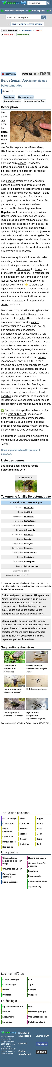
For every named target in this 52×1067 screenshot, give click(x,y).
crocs (34, 212)
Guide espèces (38, 10)
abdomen (42, 243)
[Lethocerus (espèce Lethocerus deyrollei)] (26, 486)
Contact (22, 1043)
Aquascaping (34, 886)
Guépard (32, 994)
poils (8, 235)
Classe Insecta (9, 621)
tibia (13, 231)
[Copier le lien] (38, 73)
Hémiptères (7, 151)
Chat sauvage (9, 984)
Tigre (30, 984)
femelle (15, 349)
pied (37, 231)
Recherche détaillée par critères (27, 24)
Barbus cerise (9, 841)
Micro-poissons (9, 882)
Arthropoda (29, 530)
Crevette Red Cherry (12, 868)
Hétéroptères (35, 147)
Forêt (30, 1006)
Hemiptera (29, 557)
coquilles (6, 396)
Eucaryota (28, 507)
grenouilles (7, 272)
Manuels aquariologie (24, 1034)
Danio (39, 839)
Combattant (8, 823)
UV (40, 429)
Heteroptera (29, 561)
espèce (22, 163)
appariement (10, 333)
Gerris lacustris (36, 668)
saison (4, 304)
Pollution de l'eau (36, 1022)
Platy (39, 828)
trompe (29, 276)
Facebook (42, 1044)
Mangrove (7, 1022)
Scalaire (23, 833)
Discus (22, 839)
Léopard (32, 989)
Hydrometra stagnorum (36, 718)
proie (4, 276)
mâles (22, 318)
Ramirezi (23, 828)
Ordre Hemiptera (10, 595)
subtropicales (23, 174)
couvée (42, 357)
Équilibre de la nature (12, 1006)
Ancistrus (24, 844)
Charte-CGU (42, 1035)
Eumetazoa (29, 516)
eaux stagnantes (10, 261)
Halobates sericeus (36, 689)
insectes (10, 181)
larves (42, 368)
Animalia (28, 512)
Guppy (40, 818)
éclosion (29, 368)
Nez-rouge (7, 847)
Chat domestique (10, 979)
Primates (6, 994)
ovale (18, 196)
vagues (35, 322)
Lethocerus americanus (10, 668)
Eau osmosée (34, 876)
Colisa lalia (7, 836)
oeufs (9, 337)
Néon (22, 818)
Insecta (27, 539)
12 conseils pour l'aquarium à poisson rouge (12, 861)
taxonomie (9, 583)
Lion (30, 979)
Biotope (6, 1011)
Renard (5, 989)
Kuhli (39, 844)
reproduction (8, 380)
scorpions (6, 208)
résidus (27, 403)
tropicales (6, 174)
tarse (44, 231)
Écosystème (8, 1017)
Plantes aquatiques (37, 881)
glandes (14, 243)
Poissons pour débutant (9, 875)
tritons (38, 269)
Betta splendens (7, 830)
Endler (40, 823)
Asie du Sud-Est (17, 414)
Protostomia (29, 521)
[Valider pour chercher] (48, 3)
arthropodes (23, 269)
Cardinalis (24, 823)
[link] (14, 3)
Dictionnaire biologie (14, 10)
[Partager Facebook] (41, 73)
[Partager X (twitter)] (44, 73)
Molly (39, 833)
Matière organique (37, 1011)
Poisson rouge (9, 818)
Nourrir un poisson (37, 858)
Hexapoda (28, 534)
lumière (18, 300)
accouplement (17, 341)
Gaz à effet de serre (37, 1017)
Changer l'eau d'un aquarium (37, 864)
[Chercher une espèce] (43, 17)
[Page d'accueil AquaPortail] (14, 4)
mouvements (13, 329)
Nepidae (6, 212)
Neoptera (28, 548)
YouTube (41, 1051)
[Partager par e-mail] (35, 73)
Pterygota (28, 543)
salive (9, 280)
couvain (19, 364)
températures (8, 384)
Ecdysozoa (29, 525)
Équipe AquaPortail (24, 1053)
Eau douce (33, 871)
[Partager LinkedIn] (48, 73)
